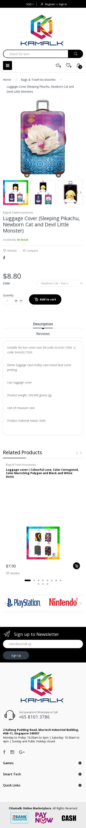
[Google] (22, 752)
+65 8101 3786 (34, 717)
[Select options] (76, 565)
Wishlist (12, 250)
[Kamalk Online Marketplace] (43, 30)
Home (7, 79)
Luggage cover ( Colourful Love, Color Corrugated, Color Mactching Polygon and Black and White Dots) (42, 473)
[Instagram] (12, 752)
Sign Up (16, 655)
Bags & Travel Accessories (38, 79)
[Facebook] (4, 258)
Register (50, 4)
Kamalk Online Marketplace (31, 808)
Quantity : (9, 295)
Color (6, 283)
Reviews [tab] (43, 333)
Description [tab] (43, 324)
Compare (32, 250)
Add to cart (48, 299)
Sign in (63, 4)
